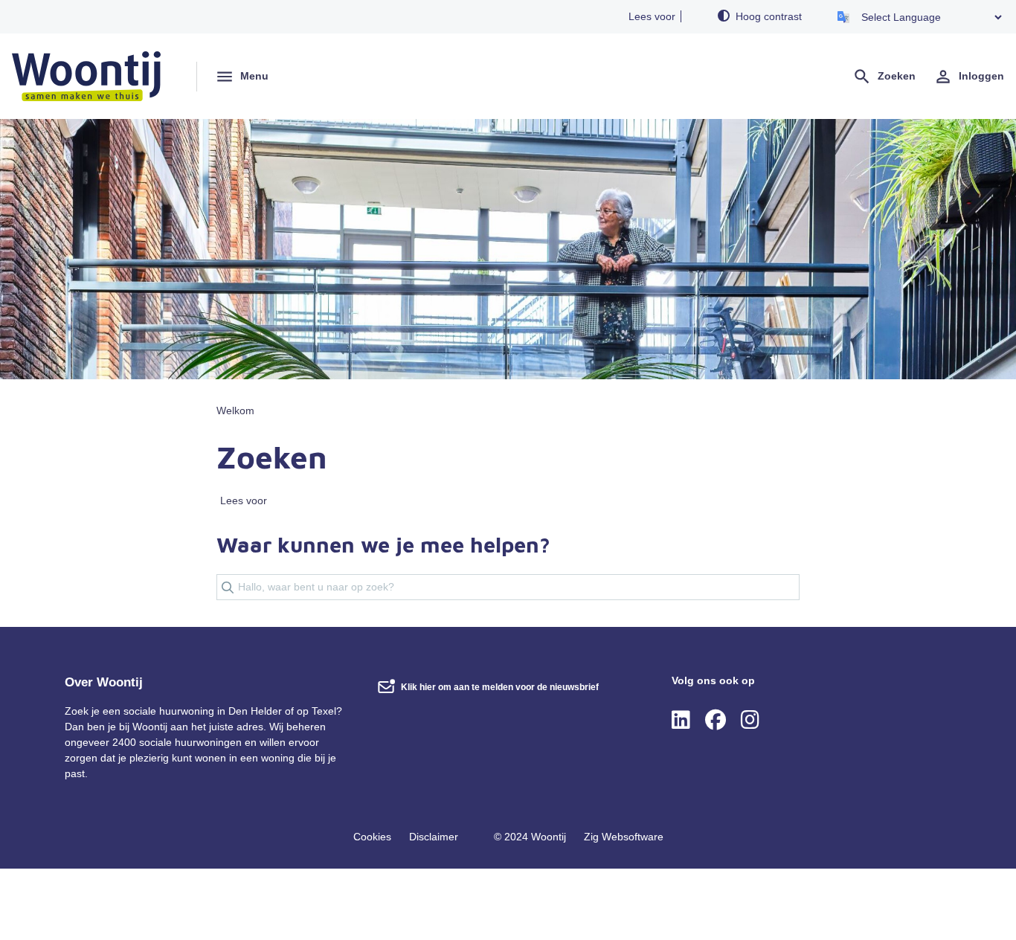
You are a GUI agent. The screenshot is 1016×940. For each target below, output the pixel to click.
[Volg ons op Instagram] (750, 720)
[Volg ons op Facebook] (715, 720)
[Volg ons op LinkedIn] (681, 720)
